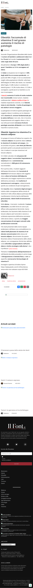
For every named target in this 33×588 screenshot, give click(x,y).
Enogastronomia (6, 498)
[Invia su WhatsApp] (21, 287)
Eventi (3, 483)
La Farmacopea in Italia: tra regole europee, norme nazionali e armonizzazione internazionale (13, 530)
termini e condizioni (6, 460)
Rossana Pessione (8, 383)
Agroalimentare (5, 500)
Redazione (6, 50)
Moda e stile (4, 496)
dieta (3, 281)
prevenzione (21, 281)
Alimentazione (5, 477)
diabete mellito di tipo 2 (20, 100)
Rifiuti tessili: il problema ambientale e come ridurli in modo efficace (14, 521)
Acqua (3, 492)
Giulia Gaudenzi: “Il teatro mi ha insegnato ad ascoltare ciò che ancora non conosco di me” (16, 517)
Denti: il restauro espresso (10, 380)
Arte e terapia (5, 494)
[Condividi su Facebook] (18, 287)
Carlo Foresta (13, 248)
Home (2, 7)
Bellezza (3, 490)
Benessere (4, 471)
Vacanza (3, 506)
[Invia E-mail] (24, 287)
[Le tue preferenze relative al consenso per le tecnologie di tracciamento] (30, 585)
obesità (4, 95)
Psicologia (4, 502)
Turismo (3, 481)
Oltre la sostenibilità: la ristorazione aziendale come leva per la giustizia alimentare (15, 525)
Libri (2, 479)
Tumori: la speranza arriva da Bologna (14, 410)
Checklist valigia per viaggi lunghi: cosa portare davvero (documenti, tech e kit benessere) (16, 536)
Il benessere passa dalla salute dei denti (15, 350)
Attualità (3, 475)
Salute (7, 7)
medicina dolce (11, 281)
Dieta (2, 504)
